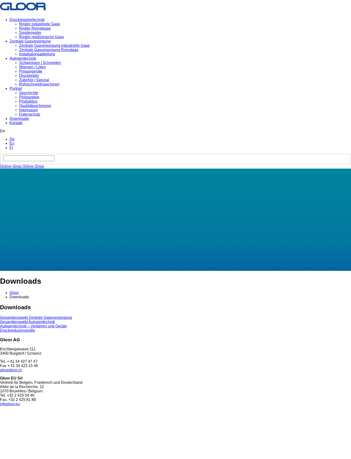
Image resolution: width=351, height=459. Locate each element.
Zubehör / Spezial (34, 80)
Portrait (16, 88)
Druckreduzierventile (17, 330)
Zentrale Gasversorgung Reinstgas (48, 50)
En (12, 143)
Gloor (14, 293)
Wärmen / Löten (32, 67)
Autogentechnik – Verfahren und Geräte (33, 326)
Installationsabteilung (37, 54)
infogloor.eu (10, 404)
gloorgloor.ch (11, 370)
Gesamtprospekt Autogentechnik (27, 322)
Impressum (28, 110)
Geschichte (28, 93)
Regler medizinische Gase (41, 37)
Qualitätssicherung (35, 106)
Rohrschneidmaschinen (39, 84)
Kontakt (16, 123)
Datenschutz (29, 114)
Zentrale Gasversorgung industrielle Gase (54, 45)
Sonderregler (30, 33)
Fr (11, 148)
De (12, 139)
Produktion (28, 101)
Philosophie (29, 97)
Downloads (19, 119)
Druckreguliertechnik (27, 20)
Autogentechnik (23, 58)
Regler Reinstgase (35, 28)
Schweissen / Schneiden (40, 63)
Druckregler (29, 76)
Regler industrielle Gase (39, 24)
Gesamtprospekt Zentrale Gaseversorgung (36, 317)
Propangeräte (30, 71)
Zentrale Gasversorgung (30, 41)
